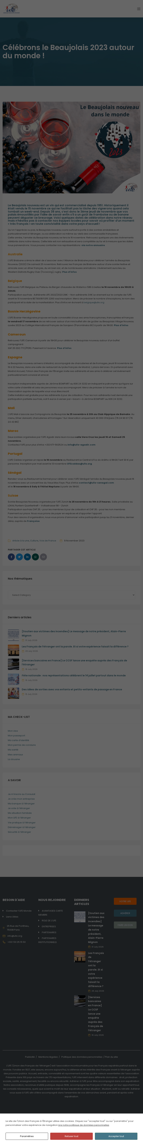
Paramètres (27, 1136)
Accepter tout (116, 1136)
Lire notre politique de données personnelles (83, 1125)
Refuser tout (71, 1136)
